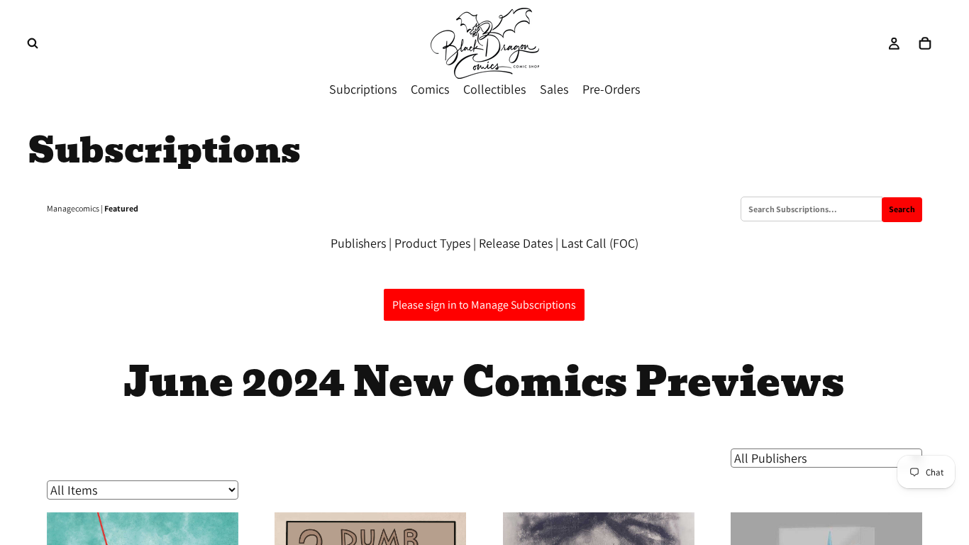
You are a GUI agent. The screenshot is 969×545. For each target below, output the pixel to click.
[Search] (32, 43)
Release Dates (516, 243)
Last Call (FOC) (599, 243)
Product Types (432, 243)
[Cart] (925, 43)
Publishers (358, 243)
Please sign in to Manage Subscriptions (484, 304)
